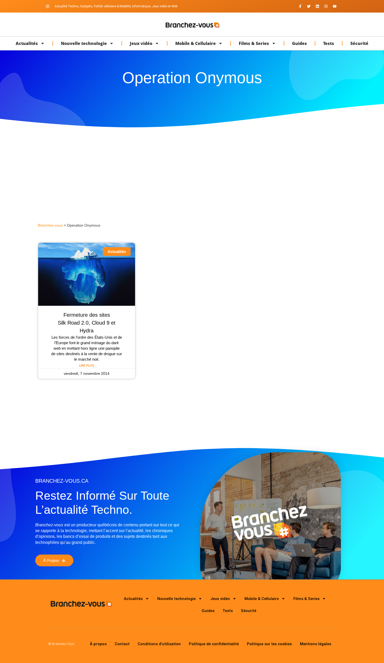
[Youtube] (334, 6)
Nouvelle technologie (84, 43)
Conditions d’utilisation (159, 644)
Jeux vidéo (141, 43)
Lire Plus (86, 365)
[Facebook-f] (300, 6)
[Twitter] (308, 6)
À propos (98, 644)
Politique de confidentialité (214, 644)
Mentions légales (315, 644)
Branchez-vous (50, 225)
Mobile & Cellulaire (195, 43)
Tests (328, 43)
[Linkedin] (317, 6)
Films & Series (254, 43)
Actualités (27, 43)
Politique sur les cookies (269, 644)
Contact (122, 644)
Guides (299, 43)
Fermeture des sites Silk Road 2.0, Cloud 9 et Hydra (86, 322)
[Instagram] (326, 6)
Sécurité (359, 43)
